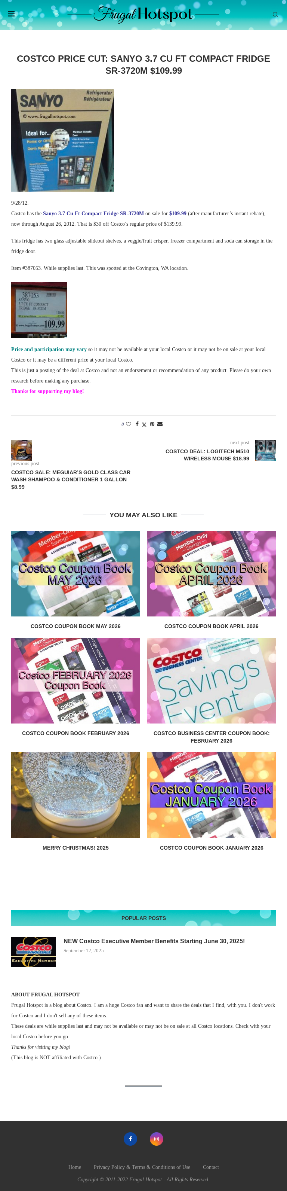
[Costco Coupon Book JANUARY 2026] (211, 795)
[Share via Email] (160, 424)
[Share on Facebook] (137, 424)
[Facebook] (130, 1139)
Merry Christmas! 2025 (76, 848)
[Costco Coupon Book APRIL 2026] (211, 573)
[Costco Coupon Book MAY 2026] (75, 573)
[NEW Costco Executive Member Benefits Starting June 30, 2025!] (33, 952)
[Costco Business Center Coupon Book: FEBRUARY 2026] (211, 681)
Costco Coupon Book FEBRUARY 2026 (75, 733)
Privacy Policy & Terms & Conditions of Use (142, 1167)
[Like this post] (128, 424)
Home (74, 1167)
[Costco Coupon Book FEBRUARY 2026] (75, 681)
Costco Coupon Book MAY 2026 (76, 626)
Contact (211, 1167)
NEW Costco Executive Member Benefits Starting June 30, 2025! (154, 941)
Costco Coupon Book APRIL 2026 (211, 626)
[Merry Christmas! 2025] (75, 795)
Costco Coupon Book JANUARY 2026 (211, 848)
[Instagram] (156, 1139)
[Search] (275, 15)
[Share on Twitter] (144, 424)
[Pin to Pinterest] (152, 424)
